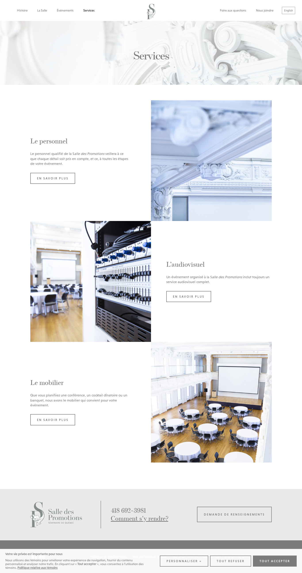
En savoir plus (53, 178)
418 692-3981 (128, 510)
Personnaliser (184, 561)
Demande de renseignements (234, 514)
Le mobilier (47, 382)
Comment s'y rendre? (139, 518)
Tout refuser (231, 561)
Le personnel (48, 141)
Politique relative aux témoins (37, 567)
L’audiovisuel (185, 264)
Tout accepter (275, 561)
